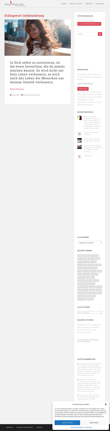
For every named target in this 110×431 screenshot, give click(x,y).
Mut (87, 277)
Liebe (79, 274)
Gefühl (80, 268)
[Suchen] (100, 34)
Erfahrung (91, 259)
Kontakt (40, 427)
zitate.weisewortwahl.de (89, 24)
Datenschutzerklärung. (85, 105)
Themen (63, 4)
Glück (95, 268)
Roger (82, 379)
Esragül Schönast (76, 4)
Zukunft (90, 299)
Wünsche (88, 296)
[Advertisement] (88, 52)
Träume (91, 290)
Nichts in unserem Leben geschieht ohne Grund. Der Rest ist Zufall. (88, 397)
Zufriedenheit (82, 299)
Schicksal (88, 280)
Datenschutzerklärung (77, 427)
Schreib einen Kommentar (31, 95)
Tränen (85, 290)
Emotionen (94, 255)
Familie (80, 262)
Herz (79, 271)
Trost (79, 290)
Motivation (81, 277)
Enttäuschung (82, 259)
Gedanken (91, 265)
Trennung (98, 287)
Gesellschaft (87, 268)
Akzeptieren (67, 423)
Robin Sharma (17, 89)
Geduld (98, 265)
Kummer (93, 271)
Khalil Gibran (81, 325)
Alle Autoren (83, 307)
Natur (92, 277)
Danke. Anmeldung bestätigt (90, 133)
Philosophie (100, 4)
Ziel (94, 296)
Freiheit (86, 262)
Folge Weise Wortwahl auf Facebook (88, 340)
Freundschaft (82, 265)
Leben (99, 271)
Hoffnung (86, 271)
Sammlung (88, 4)
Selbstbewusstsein (88, 284)
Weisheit (80, 296)
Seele (79, 284)
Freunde (93, 262)
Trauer (92, 287)
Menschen (94, 274)
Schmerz (96, 280)
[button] (106, 404)
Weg (100, 293)
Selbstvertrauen (83, 287)
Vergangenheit (82, 293)
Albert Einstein (86, 330)
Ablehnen (94, 423)
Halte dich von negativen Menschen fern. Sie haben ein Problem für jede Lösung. (93, 148)
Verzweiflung (93, 293)
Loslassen (86, 274)
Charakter (86, 255)
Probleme (81, 280)
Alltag (80, 255)
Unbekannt (88, 332)
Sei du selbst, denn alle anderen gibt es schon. (92, 140)
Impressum (88, 427)
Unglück (98, 290)
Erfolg (97, 259)
